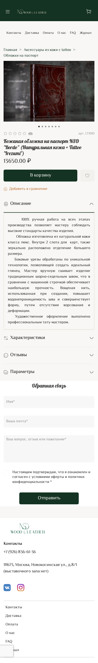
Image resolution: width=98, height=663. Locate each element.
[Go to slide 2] (42, 126)
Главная (10, 50)
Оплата (48, 33)
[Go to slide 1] (39, 126)
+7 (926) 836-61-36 (20, 552)
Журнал (86, 33)
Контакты (13, 33)
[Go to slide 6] (55, 126)
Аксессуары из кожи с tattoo (47, 50)
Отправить (49, 498)
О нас (62, 33)
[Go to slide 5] (52, 126)
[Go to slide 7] (59, 126)
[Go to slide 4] (49, 126)
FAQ (73, 33)
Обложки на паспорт (21, 56)
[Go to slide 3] (45, 126)
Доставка (32, 33)
